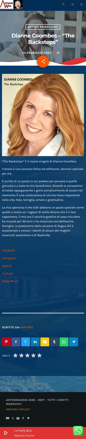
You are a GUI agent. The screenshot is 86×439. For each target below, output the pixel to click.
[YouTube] (7, 418)
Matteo (27, 327)
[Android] (28, 418)
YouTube (7, 273)
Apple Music (10, 281)
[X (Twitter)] (12, 418)
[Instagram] (18, 418)
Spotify (7, 266)
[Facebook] (23, 418)
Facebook (8, 250)
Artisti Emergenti (42, 27)
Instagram (9, 258)
